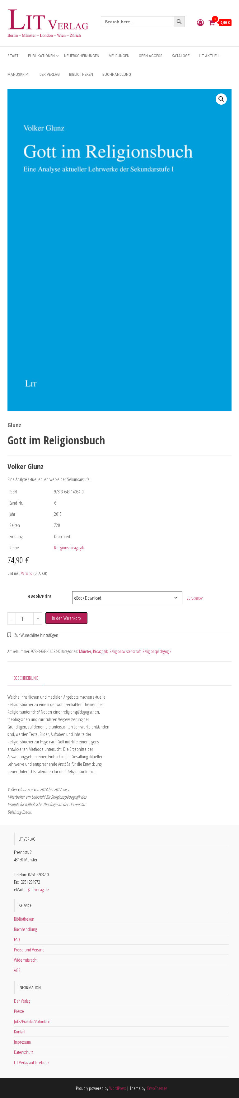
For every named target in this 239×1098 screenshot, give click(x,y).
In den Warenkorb (66, 618)
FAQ (17, 939)
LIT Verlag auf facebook (31, 1062)
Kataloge (181, 55)
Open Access (150, 55)
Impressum (22, 1042)
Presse (19, 1011)
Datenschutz (23, 1052)
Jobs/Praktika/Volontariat (32, 1021)
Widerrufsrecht (25, 960)
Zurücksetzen (195, 598)
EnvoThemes (157, 1088)
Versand (26, 573)
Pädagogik (100, 651)
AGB (17, 970)
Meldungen (119, 55)
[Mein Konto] (200, 22)
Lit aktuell (209, 55)
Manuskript (18, 74)
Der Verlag (50, 74)
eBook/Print (40, 596)
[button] (221, 99)
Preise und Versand (29, 949)
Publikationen (41, 55)
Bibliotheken (81, 74)
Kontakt (19, 1031)
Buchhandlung (116, 74)
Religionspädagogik (69, 547)
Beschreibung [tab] (26, 678)
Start (13, 55)
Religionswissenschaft (125, 651)
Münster (85, 651)
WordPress (117, 1088)
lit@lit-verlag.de (37, 889)
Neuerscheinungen (81, 55)
